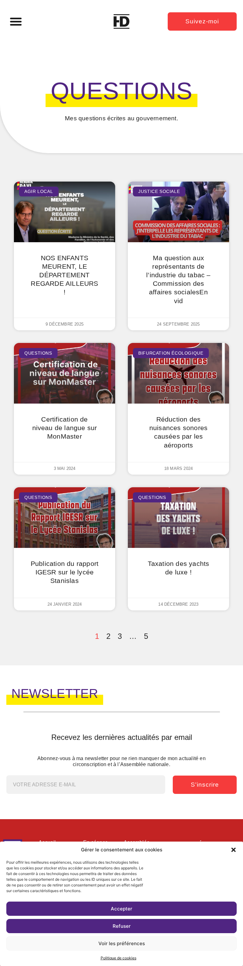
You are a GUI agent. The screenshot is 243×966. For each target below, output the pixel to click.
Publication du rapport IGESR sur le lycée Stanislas (64, 572)
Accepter (121, 909)
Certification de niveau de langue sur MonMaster (64, 428)
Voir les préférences (121, 943)
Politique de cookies (118, 958)
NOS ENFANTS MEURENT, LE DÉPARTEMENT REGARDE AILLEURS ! (64, 275)
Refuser (122, 926)
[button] (233, 850)
